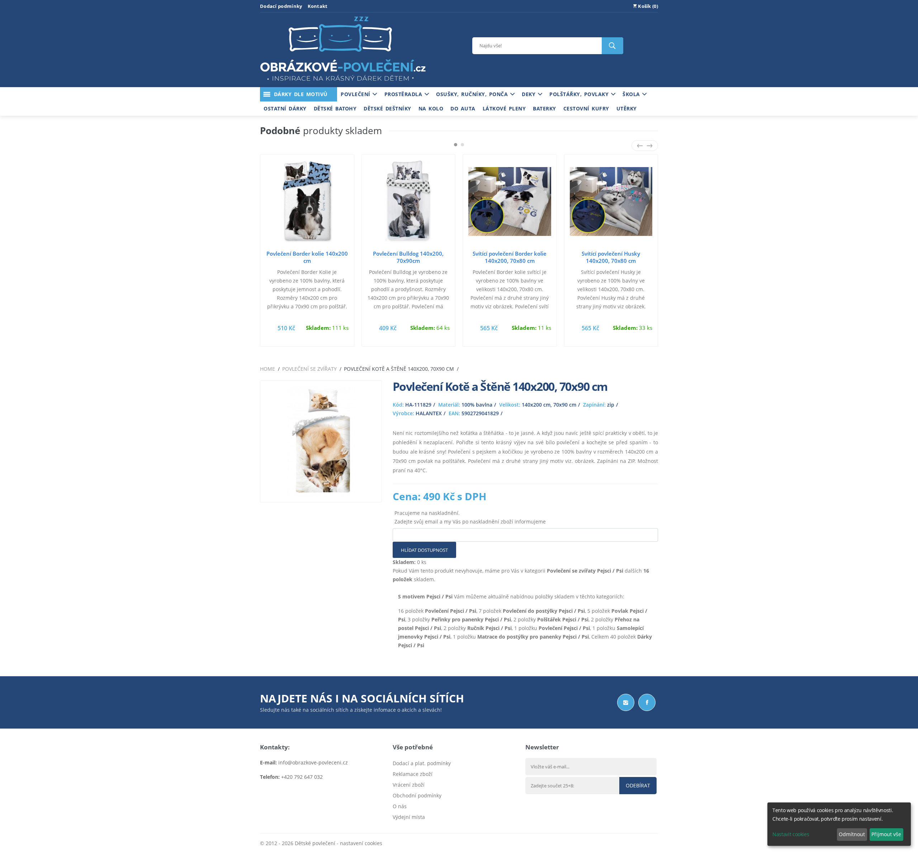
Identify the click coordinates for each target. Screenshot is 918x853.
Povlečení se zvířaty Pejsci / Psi (585, 570)
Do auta (462, 108)
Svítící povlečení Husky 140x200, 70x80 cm (611, 257)
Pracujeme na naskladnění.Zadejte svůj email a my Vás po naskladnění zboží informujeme (470, 517)
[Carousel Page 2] (462, 144)
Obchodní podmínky (417, 795)
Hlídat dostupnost (424, 550)
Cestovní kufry (586, 108)
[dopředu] (649, 145)
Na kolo (431, 108)
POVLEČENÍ (357, 94)
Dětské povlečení (315, 843)
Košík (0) (647, 6)
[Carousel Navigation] (644, 145)
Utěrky (626, 108)
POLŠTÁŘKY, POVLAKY (580, 94)
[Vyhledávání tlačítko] (612, 45)
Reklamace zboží (412, 774)
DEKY (530, 94)
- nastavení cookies (358, 843)
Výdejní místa (409, 817)
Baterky (544, 108)
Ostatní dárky (285, 108)
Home (267, 368)
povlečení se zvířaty (309, 368)
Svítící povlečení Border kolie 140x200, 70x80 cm (509, 257)
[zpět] (640, 145)
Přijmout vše (886, 834)
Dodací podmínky (281, 6)
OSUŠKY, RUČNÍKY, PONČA (473, 94)
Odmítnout (852, 834)
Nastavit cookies (790, 834)
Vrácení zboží (409, 784)
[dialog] (839, 824)
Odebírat (638, 785)
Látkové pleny (504, 108)
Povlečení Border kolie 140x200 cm (307, 257)
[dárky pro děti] (343, 82)
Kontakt (318, 6)
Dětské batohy (335, 108)
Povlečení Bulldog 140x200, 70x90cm (408, 257)
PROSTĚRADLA (404, 94)
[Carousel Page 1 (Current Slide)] (455, 144)
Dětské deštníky (387, 108)
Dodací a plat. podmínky (422, 763)
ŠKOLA (632, 94)
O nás (400, 806)
